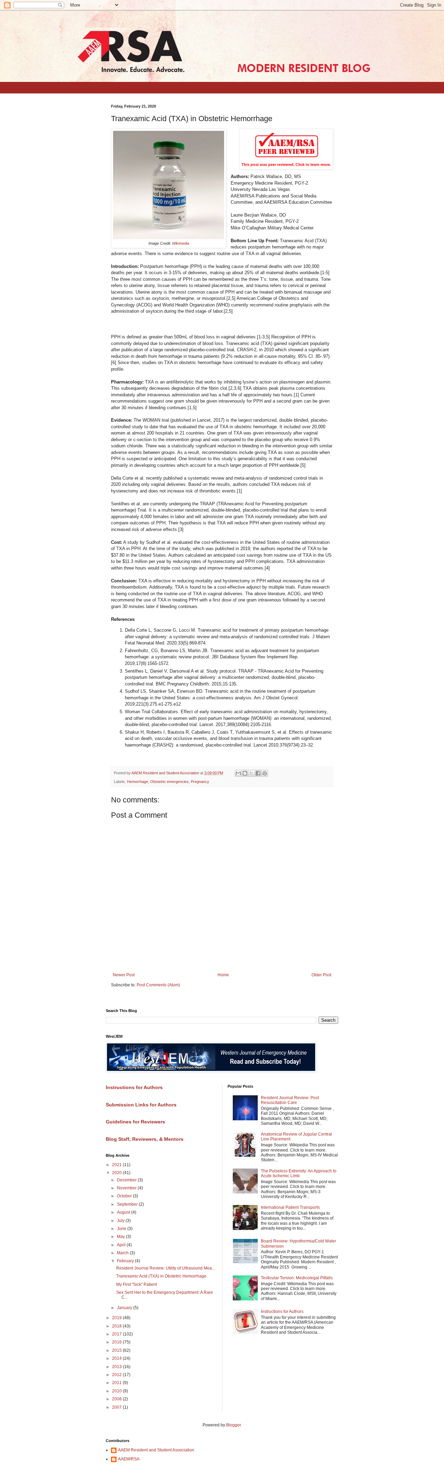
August (124, 1212)
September (128, 1204)
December (127, 1180)
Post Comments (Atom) (158, 985)
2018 (117, 1326)
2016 (117, 1342)
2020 (117, 1172)
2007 (117, 1407)
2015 (117, 1350)
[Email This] (238, 773)
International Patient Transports (290, 1207)
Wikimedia (180, 243)
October (125, 1196)
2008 (117, 1399)
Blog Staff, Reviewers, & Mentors (144, 1139)
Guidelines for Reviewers (135, 1121)
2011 (117, 1382)
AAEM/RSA (128, 1459)
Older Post (321, 974)
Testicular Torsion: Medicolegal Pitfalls (297, 1277)
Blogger (233, 1425)
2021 (117, 1164)
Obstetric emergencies (169, 781)
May (121, 1236)
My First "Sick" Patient (136, 1284)
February (126, 1260)
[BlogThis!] (244, 773)
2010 (117, 1391)
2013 (117, 1366)
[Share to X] (251, 773)
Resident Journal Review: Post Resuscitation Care (290, 1100)
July (121, 1220)
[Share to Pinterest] (264, 773)
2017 (117, 1334)
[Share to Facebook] (258, 773)
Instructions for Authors (282, 1311)
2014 (117, 1358)
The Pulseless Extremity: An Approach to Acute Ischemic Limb (298, 1173)
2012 (117, 1374)
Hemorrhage (137, 781)
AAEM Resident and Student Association (156, 1450)
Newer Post (124, 974)
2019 (117, 1317)
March (123, 1252)
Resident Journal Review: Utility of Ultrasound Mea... (165, 1268)
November (127, 1188)
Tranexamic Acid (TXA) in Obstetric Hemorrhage (161, 1276)
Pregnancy (200, 781)
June (122, 1228)
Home (223, 974)
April (122, 1244)
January (125, 1307)
